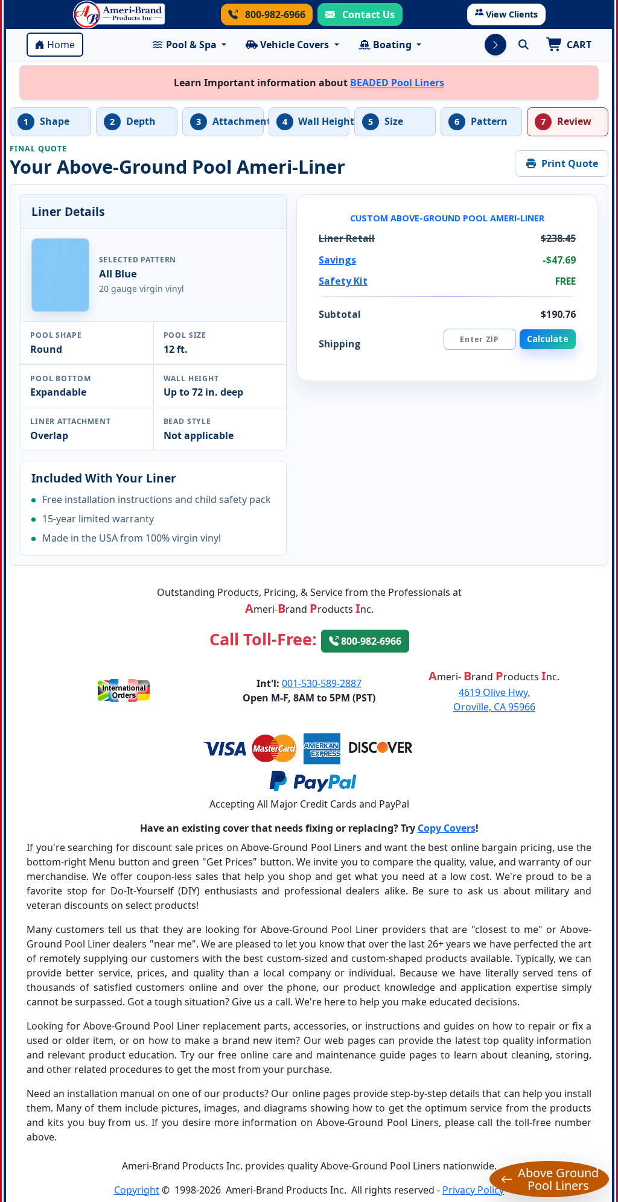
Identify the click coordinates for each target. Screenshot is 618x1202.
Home (61, 44)
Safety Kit (343, 281)
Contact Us (367, 14)
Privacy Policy (473, 1190)
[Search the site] (523, 44)
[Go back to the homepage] (118, 14)
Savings (337, 260)
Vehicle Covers (294, 44)
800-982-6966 (274, 14)
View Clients (512, 14)
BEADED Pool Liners (397, 82)
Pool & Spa (191, 44)
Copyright (136, 1190)
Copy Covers (447, 828)
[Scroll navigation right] (495, 44)
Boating (392, 44)
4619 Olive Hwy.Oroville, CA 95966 (494, 699)
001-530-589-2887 (322, 683)
